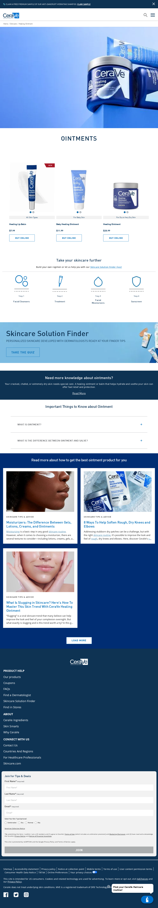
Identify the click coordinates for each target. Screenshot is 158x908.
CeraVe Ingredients (15, 720)
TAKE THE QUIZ (23, 352)
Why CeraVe (11, 732)
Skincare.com (12, 763)
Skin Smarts (11, 726)
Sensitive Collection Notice (15, 828)
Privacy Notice (20, 836)
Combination (12, 822)
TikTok (41, 872)
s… (149, 538)
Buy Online (22, 238)
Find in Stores (12, 707)
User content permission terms (136, 869)
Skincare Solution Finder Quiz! (106, 267)
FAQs (6, 689)
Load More (79, 640)
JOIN (79, 850)
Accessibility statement (27, 869)
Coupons (9, 683)
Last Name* (14, 793)
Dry (22, 822)
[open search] (145, 15)
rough (94, 538)
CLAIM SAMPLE (83, 4)
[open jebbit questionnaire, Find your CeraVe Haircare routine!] (147, 899)
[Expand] (79, 424)
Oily (39, 822)
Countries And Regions (18, 751)
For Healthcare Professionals (22, 757)
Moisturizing (13, 531)
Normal (30, 822)
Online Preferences (58, 872)
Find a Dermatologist (17, 695)
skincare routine (57, 531)
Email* (12, 806)
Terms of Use (70, 834)
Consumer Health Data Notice (20, 872)
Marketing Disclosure (117, 834)
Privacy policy (48, 869)
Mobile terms (94, 869)
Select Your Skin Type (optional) (16, 819)
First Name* (14, 781)
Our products (12, 677)
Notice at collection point (71, 869)
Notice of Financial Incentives (40, 836)
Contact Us (10, 745)
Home (5, 24)
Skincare (13, 24)
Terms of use (110, 869)
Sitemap (7, 869)
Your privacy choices (81, 872)
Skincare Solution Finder (19, 701)
